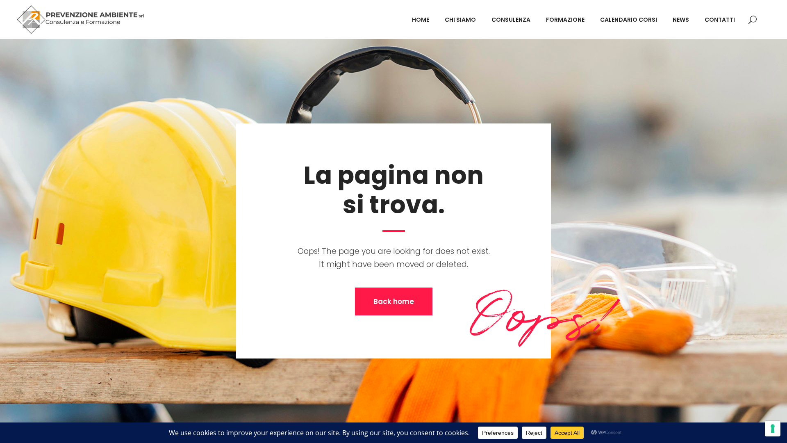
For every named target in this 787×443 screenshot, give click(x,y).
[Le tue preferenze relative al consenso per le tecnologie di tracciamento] (772, 428)
